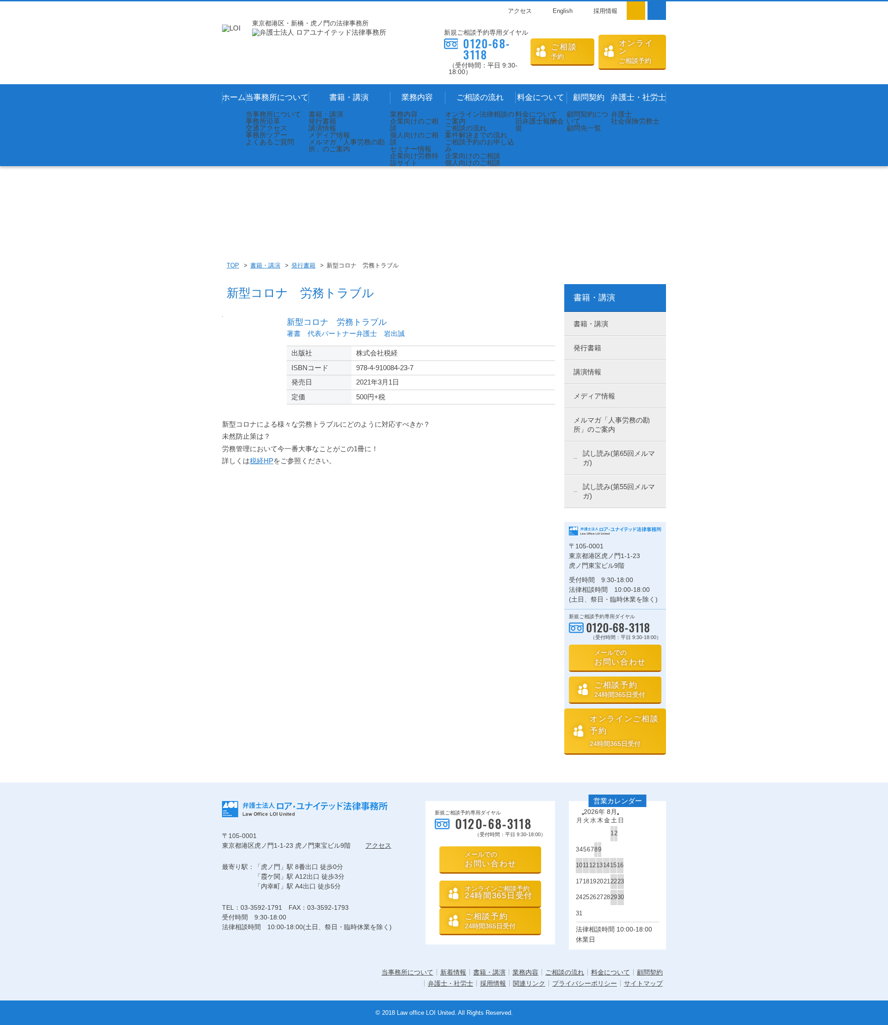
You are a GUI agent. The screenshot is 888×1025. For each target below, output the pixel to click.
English (563, 11)
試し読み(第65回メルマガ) (619, 457)
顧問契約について (587, 117)
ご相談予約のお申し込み (479, 145)
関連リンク (529, 983)
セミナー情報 (411, 149)
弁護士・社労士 (638, 97)
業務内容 (417, 97)
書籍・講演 (349, 97)
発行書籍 (322, 121)
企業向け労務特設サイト (414, 159)
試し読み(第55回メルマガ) (619, 491)
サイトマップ (643, 983)
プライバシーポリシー (584, 983)
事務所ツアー (266, 135)
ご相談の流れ (480, 97)
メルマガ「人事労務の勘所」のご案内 (346, 145)
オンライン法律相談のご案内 (479, 117)
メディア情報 (329, 135)
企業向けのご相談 (414, 124)
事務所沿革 (263, 121)
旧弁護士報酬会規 (539, 124)
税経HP (261, 461)
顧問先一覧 (584, 128)
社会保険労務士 (635, 121)
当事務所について (277, 97)
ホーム (234, 97)
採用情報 (605, 11)
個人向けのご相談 (414, 138)
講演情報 (322, 128)
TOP (233, 265)
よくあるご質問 (270, 142)
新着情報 (453, 972)
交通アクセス (266, 128)
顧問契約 (588, 97)
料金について (540, 97)
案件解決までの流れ (476, 135)
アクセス (520, 11)
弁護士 (621, 114)
